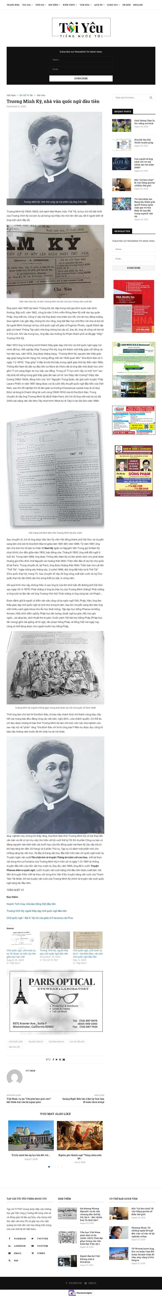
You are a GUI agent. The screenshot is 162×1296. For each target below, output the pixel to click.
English (138, 4)
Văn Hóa (85, 4)
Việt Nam (11, 95)
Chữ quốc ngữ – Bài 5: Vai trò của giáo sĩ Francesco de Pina (40, 917)
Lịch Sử (98, 4)
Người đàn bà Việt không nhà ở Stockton (90, 1259)
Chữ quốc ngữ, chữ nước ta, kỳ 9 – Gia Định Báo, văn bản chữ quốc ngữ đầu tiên (88, 953)
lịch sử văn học (77, 1042)
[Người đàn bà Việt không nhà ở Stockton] (67, 1261)
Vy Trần (30, 1070)
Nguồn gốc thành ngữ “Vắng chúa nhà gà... (79, 1157)
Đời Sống (53, 4)
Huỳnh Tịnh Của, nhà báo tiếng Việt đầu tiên (31, 903)
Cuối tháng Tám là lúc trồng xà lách (144, 122)
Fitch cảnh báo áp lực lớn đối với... (31, 1155)
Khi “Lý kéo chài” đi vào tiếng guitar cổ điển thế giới (144, 182)
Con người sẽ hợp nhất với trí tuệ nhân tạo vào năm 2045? (144, 163)
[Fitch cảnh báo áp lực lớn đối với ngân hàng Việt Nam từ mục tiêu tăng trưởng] (31, 1135)
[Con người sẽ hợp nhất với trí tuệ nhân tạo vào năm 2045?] (121, 163)
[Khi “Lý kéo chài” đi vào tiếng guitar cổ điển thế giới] (121, 184)
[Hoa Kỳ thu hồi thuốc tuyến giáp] (121, 144)
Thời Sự (39, 4)
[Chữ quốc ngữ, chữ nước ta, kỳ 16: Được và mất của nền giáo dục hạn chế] (22, 940)
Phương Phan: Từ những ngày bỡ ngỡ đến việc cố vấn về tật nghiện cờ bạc (143, 1232)
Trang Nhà (13, 4)
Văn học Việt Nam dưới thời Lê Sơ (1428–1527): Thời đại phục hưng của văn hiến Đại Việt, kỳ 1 (91, 1238)
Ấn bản (126, 4)
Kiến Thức (69, 4)
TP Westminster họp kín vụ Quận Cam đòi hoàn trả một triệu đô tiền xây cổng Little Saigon (142, 1254)
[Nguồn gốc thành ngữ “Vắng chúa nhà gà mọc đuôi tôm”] (80, 1135)
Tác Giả (26, 4)
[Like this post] (49, 1059)
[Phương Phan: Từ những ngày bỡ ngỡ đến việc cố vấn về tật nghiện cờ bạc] (118, 1232)
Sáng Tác (112, 4)
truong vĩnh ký (35, 1042)
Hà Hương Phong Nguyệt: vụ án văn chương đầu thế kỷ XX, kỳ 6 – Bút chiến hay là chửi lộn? (91, 1214)
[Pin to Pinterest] (60, 1059)
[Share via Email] (64, 1059)
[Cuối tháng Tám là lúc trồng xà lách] (121, 125)
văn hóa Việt (14, 1047)
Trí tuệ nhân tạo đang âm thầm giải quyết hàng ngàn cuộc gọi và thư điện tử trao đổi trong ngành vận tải (144, 208)
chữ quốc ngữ (16, 1042)
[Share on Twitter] (57, 1059)
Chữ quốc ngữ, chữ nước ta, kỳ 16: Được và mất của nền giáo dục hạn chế (21, 953)
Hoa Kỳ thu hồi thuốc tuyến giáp (143, 141)
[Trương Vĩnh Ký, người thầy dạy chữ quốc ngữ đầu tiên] (55, 940)
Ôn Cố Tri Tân (26, 95)
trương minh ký (56, 1042)
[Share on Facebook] (53, 1059)
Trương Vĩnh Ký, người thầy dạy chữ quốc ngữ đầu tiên (37, 910)
